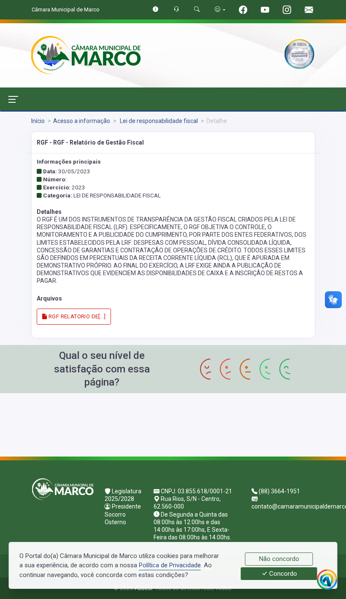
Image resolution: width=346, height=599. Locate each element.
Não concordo (279, 559)
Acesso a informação (81, 121)
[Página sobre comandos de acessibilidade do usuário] (220, 9)
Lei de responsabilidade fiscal (158, 121)
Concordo (282, 573)
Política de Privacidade (170, 565)
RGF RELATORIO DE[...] (76, 316)
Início (38, 121)
